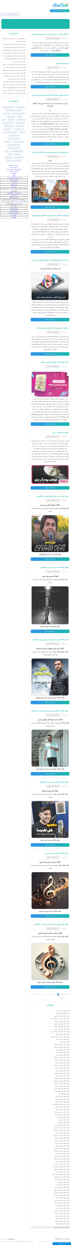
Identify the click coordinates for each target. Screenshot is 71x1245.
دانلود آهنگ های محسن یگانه (62, 1115)
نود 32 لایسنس (14, 208)
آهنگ (6, 151)
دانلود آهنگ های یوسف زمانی (62, 1200)
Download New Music (17, 151)
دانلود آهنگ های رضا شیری (63, 1110)
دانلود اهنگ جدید (11, 117)
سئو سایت (13, 174)
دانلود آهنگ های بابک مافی (63, 1198)
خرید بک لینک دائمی (17, 202)
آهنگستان (10, 154)
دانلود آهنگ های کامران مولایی (62, 1169)
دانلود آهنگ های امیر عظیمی (62, 1102)
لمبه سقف (13, 187)
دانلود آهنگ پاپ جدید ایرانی (10, 132)
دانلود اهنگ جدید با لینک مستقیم (13, 110)
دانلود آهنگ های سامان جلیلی (62, 1029)
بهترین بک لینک (14, 180)
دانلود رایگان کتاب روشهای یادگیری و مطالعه (55, 362)
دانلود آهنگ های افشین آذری (62, 1125)
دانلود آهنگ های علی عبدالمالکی (62, 1058)
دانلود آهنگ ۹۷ (20, 126)
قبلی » (61, 998)
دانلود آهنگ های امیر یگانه (63, 1224)
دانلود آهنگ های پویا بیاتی (63, 1050)
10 (41, 994)
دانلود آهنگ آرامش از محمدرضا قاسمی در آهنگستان (14, 90)
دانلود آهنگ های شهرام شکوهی (62, 1190)
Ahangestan (11, 1239)
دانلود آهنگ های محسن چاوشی (62, 1065)
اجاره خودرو (14, 184)
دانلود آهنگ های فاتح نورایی (62, 1071)
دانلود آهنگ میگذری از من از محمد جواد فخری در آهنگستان (49, 711)
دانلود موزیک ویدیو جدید (18, 113)
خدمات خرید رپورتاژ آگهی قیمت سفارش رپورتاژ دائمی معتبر (50, 260)
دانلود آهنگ (8, 157)
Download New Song (14, 145)
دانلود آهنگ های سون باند (63, 1117)
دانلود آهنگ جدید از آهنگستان (59, 11)
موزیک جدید (6, 113)
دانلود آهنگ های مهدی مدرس (62, 1187)
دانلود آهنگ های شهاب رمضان (62, 1195)
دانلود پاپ (7, 142)
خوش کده (13, 215)
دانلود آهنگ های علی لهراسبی (62, 1086)
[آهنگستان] (60, 5)
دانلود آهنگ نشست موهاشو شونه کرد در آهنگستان (14, 88)
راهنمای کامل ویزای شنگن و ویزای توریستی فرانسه (53, 328)
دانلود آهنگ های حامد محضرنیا (62, 1128)
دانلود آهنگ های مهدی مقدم (62, 1063)
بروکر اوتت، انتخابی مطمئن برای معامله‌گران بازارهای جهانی (50, 215)
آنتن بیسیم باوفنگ (13, 198)
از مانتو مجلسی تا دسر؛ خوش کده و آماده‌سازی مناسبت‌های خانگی (47, 34)
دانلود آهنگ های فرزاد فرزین (62, 1068)
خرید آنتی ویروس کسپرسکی (14, 178)
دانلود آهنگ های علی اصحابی (62, 1138)
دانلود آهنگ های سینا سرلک (62, 1154)
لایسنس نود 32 (14, 172)
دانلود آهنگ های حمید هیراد (62, 1011)
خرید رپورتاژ (14, 195)
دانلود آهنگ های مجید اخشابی (62, 1084)
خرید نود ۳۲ (14, 182)
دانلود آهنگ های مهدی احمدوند (62, 1026)
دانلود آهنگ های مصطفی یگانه (62, 1203)
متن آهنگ (17, 154)
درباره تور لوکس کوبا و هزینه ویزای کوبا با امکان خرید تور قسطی (48, 152)
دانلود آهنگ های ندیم (64, 1094)
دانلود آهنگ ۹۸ (7, 129)
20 (38, 994)
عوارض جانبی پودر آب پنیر (60, 432)
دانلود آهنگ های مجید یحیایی (62, 1112)
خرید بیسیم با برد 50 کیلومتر (14, 193)
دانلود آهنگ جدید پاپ (18, 142)
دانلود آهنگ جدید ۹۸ (19, 129)
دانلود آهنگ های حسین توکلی (62, 1211)
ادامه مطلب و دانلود (50, 55)
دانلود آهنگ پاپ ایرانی (14, 135)
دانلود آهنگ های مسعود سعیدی (62, 1089)
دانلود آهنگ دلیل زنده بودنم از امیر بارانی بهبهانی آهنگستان (50, 639)
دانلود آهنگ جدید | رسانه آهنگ (14, 161)
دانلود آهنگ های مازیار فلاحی (62, 1107)
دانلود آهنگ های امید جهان (63, 1039)
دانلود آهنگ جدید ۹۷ (8, 123)
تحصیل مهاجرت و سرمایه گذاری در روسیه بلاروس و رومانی (50, 95)
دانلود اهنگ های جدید (8, 107)
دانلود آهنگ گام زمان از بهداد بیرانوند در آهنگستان (14, 93)
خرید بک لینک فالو (13, 166)
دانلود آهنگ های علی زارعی (63, 1206)
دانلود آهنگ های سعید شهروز (62, 1213)
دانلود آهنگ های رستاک (64, 1182)
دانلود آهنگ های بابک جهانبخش (61, 1151)
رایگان (13, 176)
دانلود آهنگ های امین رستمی (62, 1143)
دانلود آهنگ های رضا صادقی (62, 1034)
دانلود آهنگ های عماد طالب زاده (62, 1130)
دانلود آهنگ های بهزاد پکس (63, 1052)
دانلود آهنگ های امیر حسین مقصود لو (60, 1037)
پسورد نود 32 (14, 168)
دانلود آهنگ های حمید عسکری (62, 1156)
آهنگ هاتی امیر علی (64, 1042)
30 (35, 994)
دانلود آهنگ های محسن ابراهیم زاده (61, 1019)
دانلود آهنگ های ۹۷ (20, 123)
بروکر (68, 224)
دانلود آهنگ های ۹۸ (8, 126)
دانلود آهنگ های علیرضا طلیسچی (61, 1104)
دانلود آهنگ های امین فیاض (62, 1146)
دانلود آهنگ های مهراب (64, 1120)
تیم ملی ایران (65, 72)
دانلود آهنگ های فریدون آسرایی (62, 1081)
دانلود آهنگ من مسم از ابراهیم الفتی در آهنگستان (53, 496)
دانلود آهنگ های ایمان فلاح (63, 1162)
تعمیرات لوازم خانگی (14, 213)
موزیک (19, 117)
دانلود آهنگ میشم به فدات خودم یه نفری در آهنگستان (51, 924)
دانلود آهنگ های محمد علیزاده (62, 1021)
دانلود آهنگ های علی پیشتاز (63, 1219)
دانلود (3, 120)
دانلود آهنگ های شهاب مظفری (62, 1073)
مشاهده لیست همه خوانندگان (61, 1227)
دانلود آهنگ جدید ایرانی (13, 148)
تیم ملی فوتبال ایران (62, 63)
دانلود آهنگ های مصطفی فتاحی (62, 1159)
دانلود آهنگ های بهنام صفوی (62, 1091)
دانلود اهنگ (10, 120)
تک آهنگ (64, 38)
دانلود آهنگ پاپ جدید (14, 139)
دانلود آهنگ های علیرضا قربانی (62, 1221)
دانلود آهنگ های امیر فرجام (63, 1185)
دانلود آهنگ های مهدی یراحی (62, 1099)
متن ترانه (22, 132)
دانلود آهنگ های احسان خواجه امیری (60, 1032)
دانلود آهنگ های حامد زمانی (62, 1060)
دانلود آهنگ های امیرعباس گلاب (62, 1141)
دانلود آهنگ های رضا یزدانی (63, 1076)
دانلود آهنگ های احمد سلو (63, 1055)
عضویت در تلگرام (62, 1244)
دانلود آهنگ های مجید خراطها (62, 1177)
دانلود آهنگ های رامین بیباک (62, 1172)
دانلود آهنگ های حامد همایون (62, 1016)
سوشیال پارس (13, 211)
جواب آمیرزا (14, 206)
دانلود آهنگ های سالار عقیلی (62, 1097)
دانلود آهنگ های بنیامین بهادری (62, 1193)
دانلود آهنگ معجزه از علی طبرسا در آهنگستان (54, 782)
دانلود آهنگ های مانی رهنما (63, 1216)
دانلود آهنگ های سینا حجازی (62, 1180)
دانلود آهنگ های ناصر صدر (63, 1208)
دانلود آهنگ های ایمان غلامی (62, 1133)
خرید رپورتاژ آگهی (64, 305)
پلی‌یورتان (13, 217)
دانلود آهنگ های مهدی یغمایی (62, 1078)
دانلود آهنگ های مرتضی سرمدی (61, 1136)
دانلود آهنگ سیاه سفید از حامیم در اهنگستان (54, 567)
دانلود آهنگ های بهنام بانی (63, 1013)
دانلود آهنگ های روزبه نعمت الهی (61, 1174)
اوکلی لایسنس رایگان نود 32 (14, 170)
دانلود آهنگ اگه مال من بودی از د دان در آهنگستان (14, 85)
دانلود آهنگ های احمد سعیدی (62, 1164)
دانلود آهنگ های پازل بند (63, 1123)
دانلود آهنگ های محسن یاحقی (62, 1148)
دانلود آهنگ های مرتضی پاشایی (62, 1047)
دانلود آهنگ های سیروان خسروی (61, 1167)
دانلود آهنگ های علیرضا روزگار (62, 1045)
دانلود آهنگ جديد (21, 107)
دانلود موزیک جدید (21, 120)
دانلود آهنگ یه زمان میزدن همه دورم (57, 853)
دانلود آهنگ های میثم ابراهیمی (62, 1024)
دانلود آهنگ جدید (18, 157)
